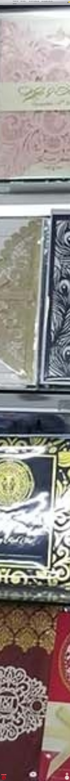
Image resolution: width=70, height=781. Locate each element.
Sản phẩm (23, 1)
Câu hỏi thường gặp (34, 1)
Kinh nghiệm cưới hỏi (46, 1)
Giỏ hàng (68, 2)
